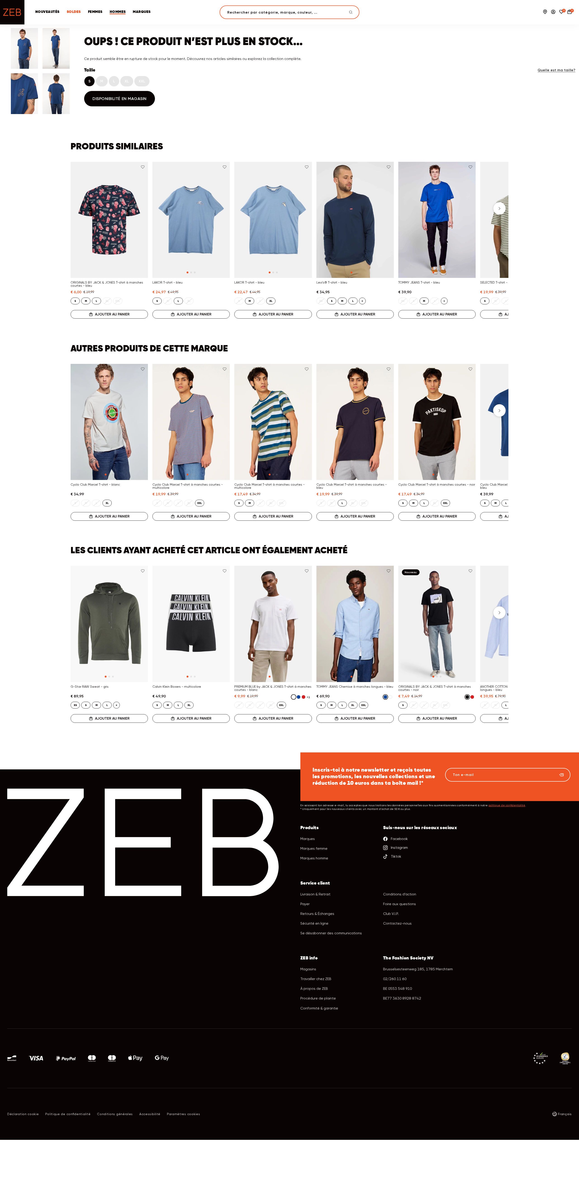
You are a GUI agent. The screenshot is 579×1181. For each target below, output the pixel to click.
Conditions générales (115, 1114)
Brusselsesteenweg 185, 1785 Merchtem (418, 969)
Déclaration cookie (23, 1114)
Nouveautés (47, 12)
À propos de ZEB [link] (314, 988)
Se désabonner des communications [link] (331, 933)
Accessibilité (149, 1114)
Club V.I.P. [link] (391, 913)
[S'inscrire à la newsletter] (561, 775)
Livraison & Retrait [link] (315, 894)
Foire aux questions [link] (399, 904)
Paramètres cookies (183, 1114)
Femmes (95, 12)
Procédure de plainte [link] (318, 998)
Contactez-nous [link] (397, 923)
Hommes (118, 12)
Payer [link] (305, 904)
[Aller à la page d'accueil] (12, 12)
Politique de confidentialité (67, 1114)
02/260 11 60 (394, 979)
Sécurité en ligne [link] (314, 923)
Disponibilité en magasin (120, 98)
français (565, 1114)
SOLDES (74, 12)
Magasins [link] (308, 969)
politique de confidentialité (507, 805)
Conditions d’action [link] (399, 894)
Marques (141, 12)
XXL (142, 81)
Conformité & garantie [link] (319, 1008)
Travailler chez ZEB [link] (315, 979)
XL (127, 81)
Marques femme (313, 848)
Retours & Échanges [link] (317, 913)
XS (75, 705)
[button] (79, 208)
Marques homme (314, 858)
